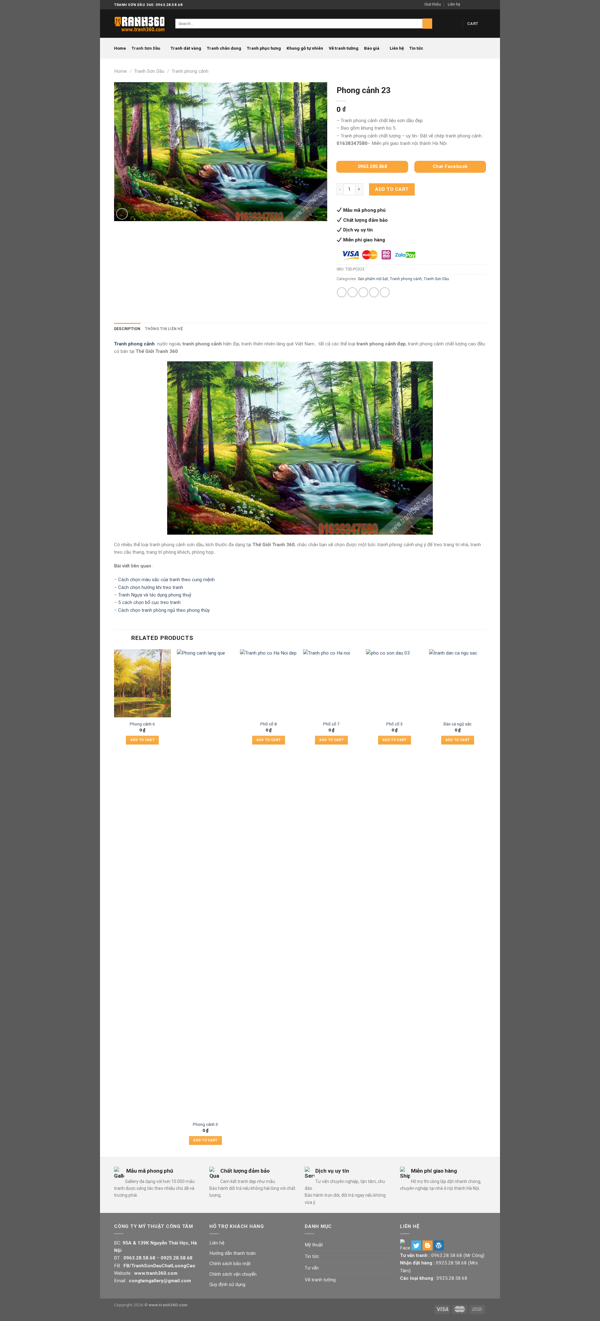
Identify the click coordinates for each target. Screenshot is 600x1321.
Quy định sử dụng (227, 1284)
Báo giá (371, 48)
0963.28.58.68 (446, 1255)
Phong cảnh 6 (142, 723)
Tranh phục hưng (264, 48)
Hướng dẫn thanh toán (232, 1253)
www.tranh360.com (168, 1304)
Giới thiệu (432, 4)
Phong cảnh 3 (205, 1124)
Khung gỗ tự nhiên (305, 48)
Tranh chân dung (224, 48)
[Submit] (427, 23)
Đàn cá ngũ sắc (457, 723)
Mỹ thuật (314, 1245)
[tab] (127, 329)
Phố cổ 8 (268, 723)
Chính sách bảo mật (230, 1263)
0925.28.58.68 (451, 1263)
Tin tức (416, 48)
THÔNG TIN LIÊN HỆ (164, 329)
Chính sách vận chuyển (233, 1274)
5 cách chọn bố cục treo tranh (149, 602)
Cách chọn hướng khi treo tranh (150, 587)
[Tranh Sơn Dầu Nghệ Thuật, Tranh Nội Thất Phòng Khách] (140, 23)
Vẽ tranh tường (343, 48)
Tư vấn (312, 1268)
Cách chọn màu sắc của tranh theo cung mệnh (166, 579)
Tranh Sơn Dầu (146, 48)
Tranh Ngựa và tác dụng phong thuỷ (154, 595)
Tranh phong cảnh (190, 71)
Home (120, 48)
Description (127, 329)
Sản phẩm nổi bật (373, 279)
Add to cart (391, 189)
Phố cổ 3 (394, 723)
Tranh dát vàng (186, 48)
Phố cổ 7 (331, 723)
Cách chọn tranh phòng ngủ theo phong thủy (164, 610)
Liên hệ (454, 4)
